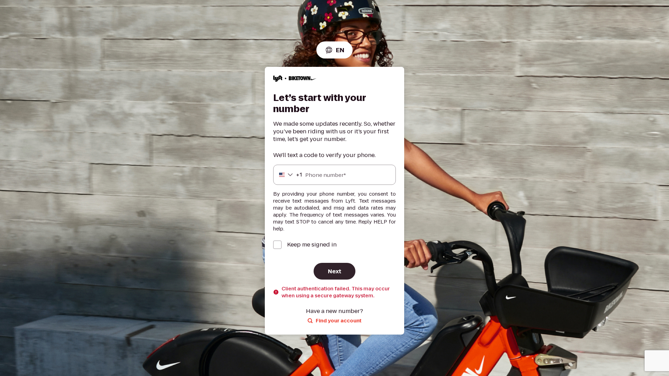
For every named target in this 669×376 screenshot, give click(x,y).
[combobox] (334, 50)
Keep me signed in (312, 245)
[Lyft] (295, 79)
